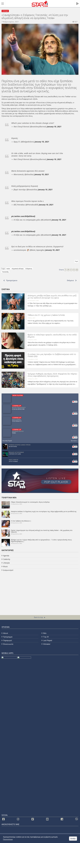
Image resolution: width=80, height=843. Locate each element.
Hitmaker (46, 644)
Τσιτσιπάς (6, 105)
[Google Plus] (71, 269)
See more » (74, 441)
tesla (8, 269)
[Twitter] (68, 269)
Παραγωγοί (7, 640)
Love (75, 402)
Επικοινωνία (8, 644)
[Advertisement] (18, 588)
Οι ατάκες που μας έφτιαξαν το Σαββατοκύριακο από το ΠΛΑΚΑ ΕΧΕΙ (52, 355)
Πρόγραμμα (7, 637)
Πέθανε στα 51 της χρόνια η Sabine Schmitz (46, 315)
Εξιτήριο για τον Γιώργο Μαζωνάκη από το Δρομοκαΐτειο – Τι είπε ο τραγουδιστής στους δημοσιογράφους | (41, 540)
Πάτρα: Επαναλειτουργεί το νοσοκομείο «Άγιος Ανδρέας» (30, 502)
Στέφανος (28, 269)
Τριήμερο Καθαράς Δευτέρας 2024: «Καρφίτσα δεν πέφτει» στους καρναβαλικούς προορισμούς (52, 375)
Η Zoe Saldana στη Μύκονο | (21, 521)
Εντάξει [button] (73, 838)
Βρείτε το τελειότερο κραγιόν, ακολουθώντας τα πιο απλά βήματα (52, 335)
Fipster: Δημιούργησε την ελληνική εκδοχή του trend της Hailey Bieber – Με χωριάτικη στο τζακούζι (41, 531)
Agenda (6, 555)
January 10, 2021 (54, 126)
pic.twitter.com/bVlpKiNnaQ (23, 216)
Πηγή (76, 261)
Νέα (44, 633)
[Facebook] (65, 269)
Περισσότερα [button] (8, 839)
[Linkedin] (74, 269)
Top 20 (46, 637)
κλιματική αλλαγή (64, 102)
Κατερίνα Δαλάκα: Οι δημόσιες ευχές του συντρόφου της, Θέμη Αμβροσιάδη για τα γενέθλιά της (43, 511)
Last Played (47, 640)
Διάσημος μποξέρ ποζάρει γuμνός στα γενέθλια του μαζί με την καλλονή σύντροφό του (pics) (52, 296)
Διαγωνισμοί (8, 570)
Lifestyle (5, 11)
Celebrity (6, 559)
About (5, 633)
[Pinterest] (77, 269)
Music (5, 566)
